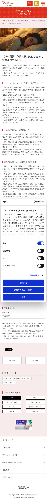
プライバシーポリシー (10, 455)
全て (11, 397)
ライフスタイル (35, 402)
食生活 (12, 411)
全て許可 (23, 283)
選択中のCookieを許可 (23, 290)
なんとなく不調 (23, 20)
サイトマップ (7, 440)
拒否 (23, 297)
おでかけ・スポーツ (35, 406)
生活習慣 (17, 378)
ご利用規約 (6, 447)
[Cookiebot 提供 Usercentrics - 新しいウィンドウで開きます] (33, 202)
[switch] (40, 251)
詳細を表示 (34, 275)
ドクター (35, 397)
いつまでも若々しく (9, 382)
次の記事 (35, 361)
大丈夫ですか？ (7, 378)
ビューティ (12, 406)
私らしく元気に (26, 378)
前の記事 (12, 361)
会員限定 (35, 411)
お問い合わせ (7, 477)
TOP (3, 20)
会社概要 (5, 470)
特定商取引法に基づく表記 (12, 462)
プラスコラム (12, 20)
